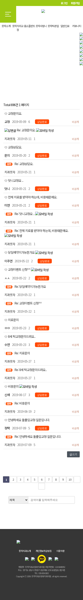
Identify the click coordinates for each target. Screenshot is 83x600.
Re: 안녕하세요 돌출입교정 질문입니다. (37, 436)
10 (70, 479)
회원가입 (75, 3)
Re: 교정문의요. (26, 130)
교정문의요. (15, 113)
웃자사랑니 (41, 26)
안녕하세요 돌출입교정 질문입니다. (29, 420)
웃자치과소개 (25, 551)
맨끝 (41, 486)
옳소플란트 (29, 26)
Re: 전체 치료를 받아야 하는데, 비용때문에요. (41, 230)
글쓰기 (73, 454)
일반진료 (64, 26)
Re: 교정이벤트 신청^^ (28, 303)
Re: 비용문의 (22, 403)
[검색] (70, 499)
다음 (77, 479)
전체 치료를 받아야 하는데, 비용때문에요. (32, 197)
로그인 (64, 3)
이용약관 (60, 551)
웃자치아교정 (17, 28)
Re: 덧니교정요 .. (24, 213)
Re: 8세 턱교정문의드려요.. (30, 369)
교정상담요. (15, 147)
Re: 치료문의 (22, 353)
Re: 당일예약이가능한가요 (30, 286)
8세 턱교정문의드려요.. (21, 336)
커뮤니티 (76, 26)
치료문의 (13, 320)
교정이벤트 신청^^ (19, 269)
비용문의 (13, 386)
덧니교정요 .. (15, 180)
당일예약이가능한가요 (21, 252)
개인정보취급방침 (44, 551)
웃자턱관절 (53, 26)
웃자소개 (6, 26)
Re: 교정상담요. (23, 164)
